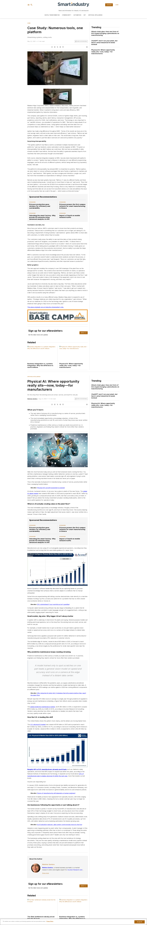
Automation (77, 15)
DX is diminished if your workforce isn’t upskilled (53, 604)
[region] (73, 922)
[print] (87, 47)
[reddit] (60, 47)
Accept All (139, 921)
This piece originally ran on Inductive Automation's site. (45, 307)
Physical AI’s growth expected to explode (51, 488)
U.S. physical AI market (38, 724)
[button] (28, 5)
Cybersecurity (66, 15)
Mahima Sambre (32, 399)
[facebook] (52, 47)
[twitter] (57, 47)
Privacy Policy (49, 921)
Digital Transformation (52, 15)
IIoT (85, 15)
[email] (63, 47)
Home (28, 23)
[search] (31, 5)
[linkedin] (55, 47)
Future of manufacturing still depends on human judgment (56, 793)
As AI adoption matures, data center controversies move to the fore (59, 824)
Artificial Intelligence (95, 15)
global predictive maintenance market (42, 707)
